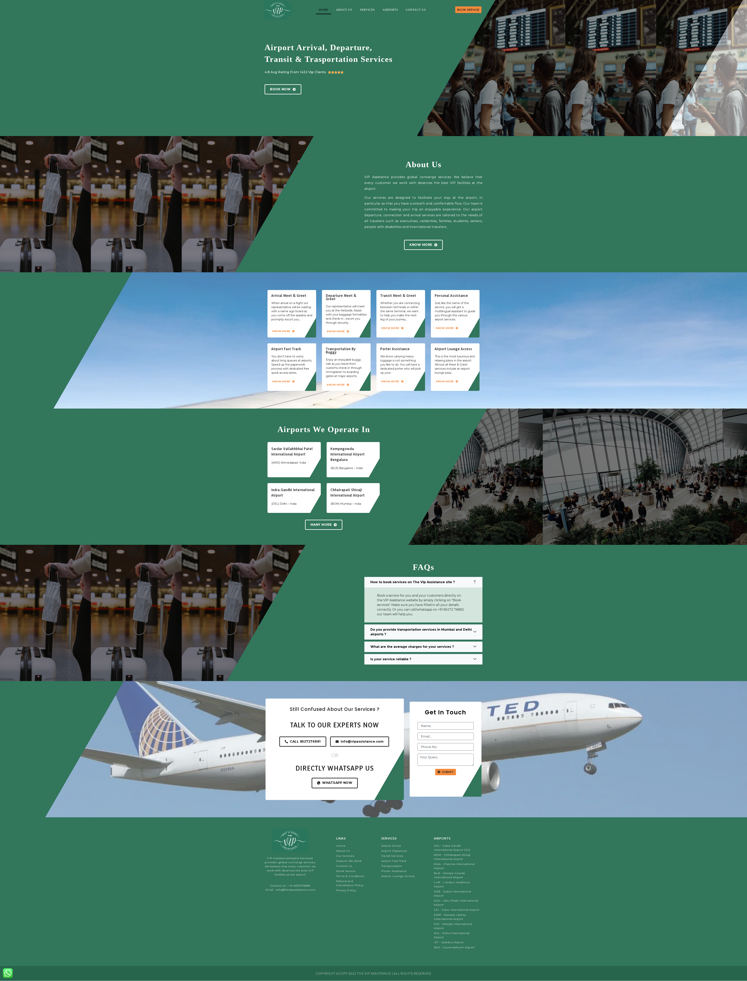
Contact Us (416, 9)
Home (323, 9)
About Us (344, 9)
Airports (390, 9)
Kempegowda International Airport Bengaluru (348, 454)
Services (367, 9)
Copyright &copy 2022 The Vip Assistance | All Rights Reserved (373, 973)
